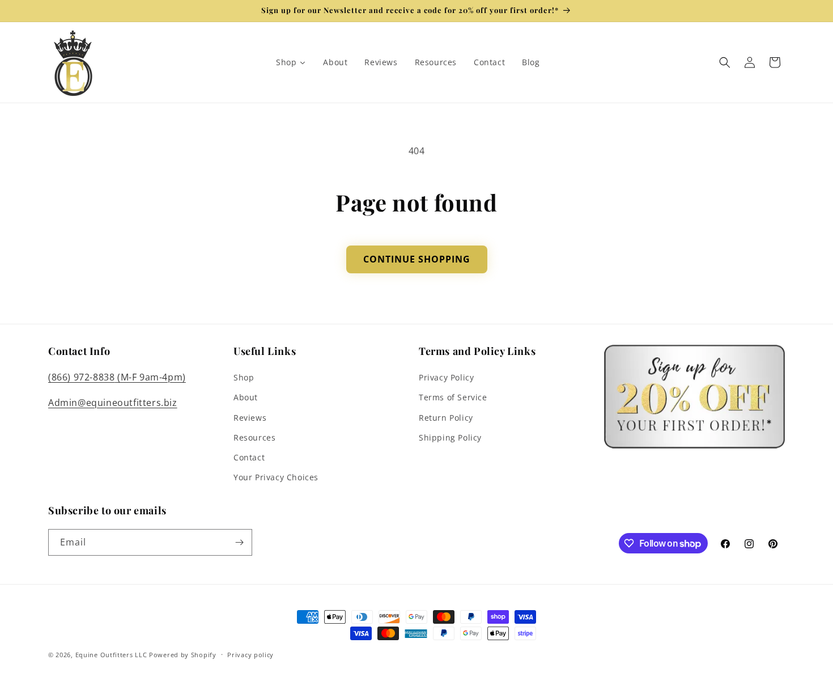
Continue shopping (416, 259)
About (245, 397)
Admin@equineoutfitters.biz (112, 402)
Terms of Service (453, 397)
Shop (243, 377)
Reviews (249, 417)
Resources (254, 437)
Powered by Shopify (182, 654)
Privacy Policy (446, 377)
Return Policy (446, 417)
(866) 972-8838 (81, 377)
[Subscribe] (239, 542)
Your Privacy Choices (275, 477)
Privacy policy (250, 654)
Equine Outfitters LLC (111, 654)
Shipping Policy (450, 437)
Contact (249, 457)
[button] (724, 62)
